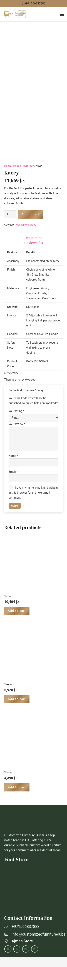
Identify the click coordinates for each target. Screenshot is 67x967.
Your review (17, 424)
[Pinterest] (25, 949)
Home (7, 165)
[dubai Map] (33, 888)
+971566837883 (25, 926)
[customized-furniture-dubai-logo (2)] (33, 820)
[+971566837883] (8, 926)
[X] (16, 949)
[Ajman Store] (8, 941)
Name (13, 456)
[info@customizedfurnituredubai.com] (8, 934)
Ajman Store (22, 941)
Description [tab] (33, 238)
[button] (62, 14)
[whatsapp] (59, 947)
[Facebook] (7, 949)
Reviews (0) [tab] (33, 243)
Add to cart (30, 214)
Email (13, 471)
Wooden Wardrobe (23, 165)
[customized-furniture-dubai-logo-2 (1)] (15, 14)
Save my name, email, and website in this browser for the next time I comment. (33, 492)
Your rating (16, 411)
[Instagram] (34, 949)
